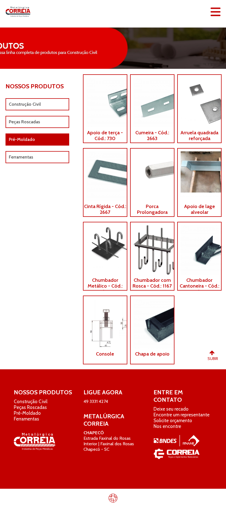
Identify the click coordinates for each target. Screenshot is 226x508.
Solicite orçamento (173, 420)
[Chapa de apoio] (152, 322)
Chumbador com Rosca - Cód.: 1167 (152, 283)
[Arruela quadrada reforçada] (199, 101)
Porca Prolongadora (152, 209)
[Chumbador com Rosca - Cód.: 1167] (152, 248)
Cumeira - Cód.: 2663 (152, 135)
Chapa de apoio (152, 354)
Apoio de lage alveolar (199, 209)
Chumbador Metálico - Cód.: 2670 (105, 286)
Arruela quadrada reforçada (199, 135)
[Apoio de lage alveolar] (199, 175)
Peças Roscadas (24, 121)
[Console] (105, 322)
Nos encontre (167, 426)
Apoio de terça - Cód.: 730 (105, 135)
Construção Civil (25, 104)
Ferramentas (21, 157)
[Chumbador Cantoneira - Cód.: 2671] (199, 248)
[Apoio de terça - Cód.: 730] (105, 101)
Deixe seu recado (171, 409)
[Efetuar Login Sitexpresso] (89, 499)
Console (105, 354)
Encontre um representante (181, 414)
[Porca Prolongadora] (152, 175)
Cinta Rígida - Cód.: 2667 (105, 209)
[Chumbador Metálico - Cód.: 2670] (105, 248)
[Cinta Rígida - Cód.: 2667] (105, 175)
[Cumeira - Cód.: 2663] (152, 101)
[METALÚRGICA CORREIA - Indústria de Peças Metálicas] (18, 12)
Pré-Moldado (22, 139)
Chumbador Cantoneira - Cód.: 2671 (199, 286)
